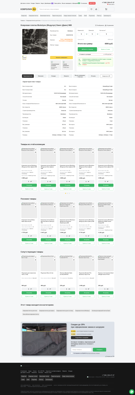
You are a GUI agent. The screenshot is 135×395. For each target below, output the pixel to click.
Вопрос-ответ (48, 372)
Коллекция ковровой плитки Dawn (101, 310)
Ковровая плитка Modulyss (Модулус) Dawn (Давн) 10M (48, 167)
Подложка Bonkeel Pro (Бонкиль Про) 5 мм (85, 273)
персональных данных (94, 353)
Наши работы (57, 3)
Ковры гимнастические (70, 15)
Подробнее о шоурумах (81, 337)
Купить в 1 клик (29, 189)
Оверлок (38, 3)
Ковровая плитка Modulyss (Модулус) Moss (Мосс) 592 (86, 220)
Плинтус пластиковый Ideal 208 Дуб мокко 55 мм (105, 273)
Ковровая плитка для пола (33, 20)
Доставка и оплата (25, 3)
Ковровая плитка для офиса (46, 310)
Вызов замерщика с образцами (70, 3)
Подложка (92, 15)
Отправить (99, 349)
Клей (85, 15)
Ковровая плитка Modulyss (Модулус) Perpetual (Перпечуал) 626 (67, 221)
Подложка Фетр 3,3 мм (47, 273)
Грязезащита (107, 15)
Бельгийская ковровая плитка (31, 314)
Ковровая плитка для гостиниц (65, 310)
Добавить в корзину (87, 49)
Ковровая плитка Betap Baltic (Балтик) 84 (28, 220)
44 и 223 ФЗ (41, 371)
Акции (42, 3)
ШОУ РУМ (92, 3)
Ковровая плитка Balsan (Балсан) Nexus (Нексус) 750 (47, 221)
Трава (80, 15)
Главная (23, 20)
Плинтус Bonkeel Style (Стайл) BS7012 (66, 273)
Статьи (34, 371)
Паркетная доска (57, 15)
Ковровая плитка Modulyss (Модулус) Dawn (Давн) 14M (86, 167)
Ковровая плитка (33, 15)
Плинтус (99, 15)
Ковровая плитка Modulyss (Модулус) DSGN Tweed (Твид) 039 (105, 221)
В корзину (29, 185)
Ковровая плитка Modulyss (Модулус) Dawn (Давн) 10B (29, 166)
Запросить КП (106, 76)
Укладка (33, 3)
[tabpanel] (29, 169)
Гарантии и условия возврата (53, 371)
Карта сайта (23, 386)
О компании (84, 3)
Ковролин (24, 15)
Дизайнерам (48, 3)
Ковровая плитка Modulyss (82, 310)
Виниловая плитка (45, 15)
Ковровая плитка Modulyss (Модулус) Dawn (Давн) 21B (105, 166)
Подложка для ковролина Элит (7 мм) (29, 273)
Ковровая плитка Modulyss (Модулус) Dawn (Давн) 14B (67, 166)
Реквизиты (34, 372)
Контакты (40, 372)
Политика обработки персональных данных (37, 386)
